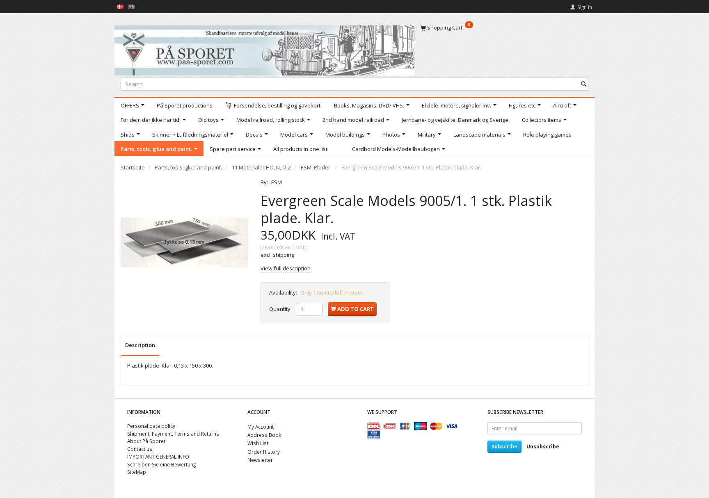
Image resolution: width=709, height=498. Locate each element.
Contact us (139, 448)
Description (140, 345)
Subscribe (504, 446)
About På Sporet (146, 441)
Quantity (280, 309)
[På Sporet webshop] (264, 48)
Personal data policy (151, 426)
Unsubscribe (542, 446)
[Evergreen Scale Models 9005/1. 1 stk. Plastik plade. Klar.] (184, 242)
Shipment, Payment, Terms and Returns (173, 433)
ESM (276, 182)
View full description (286, 268)
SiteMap (136, 471)
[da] (120, 6)
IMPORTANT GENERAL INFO (158, 456)
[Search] (583, 84)
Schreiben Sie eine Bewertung (161, 464)
